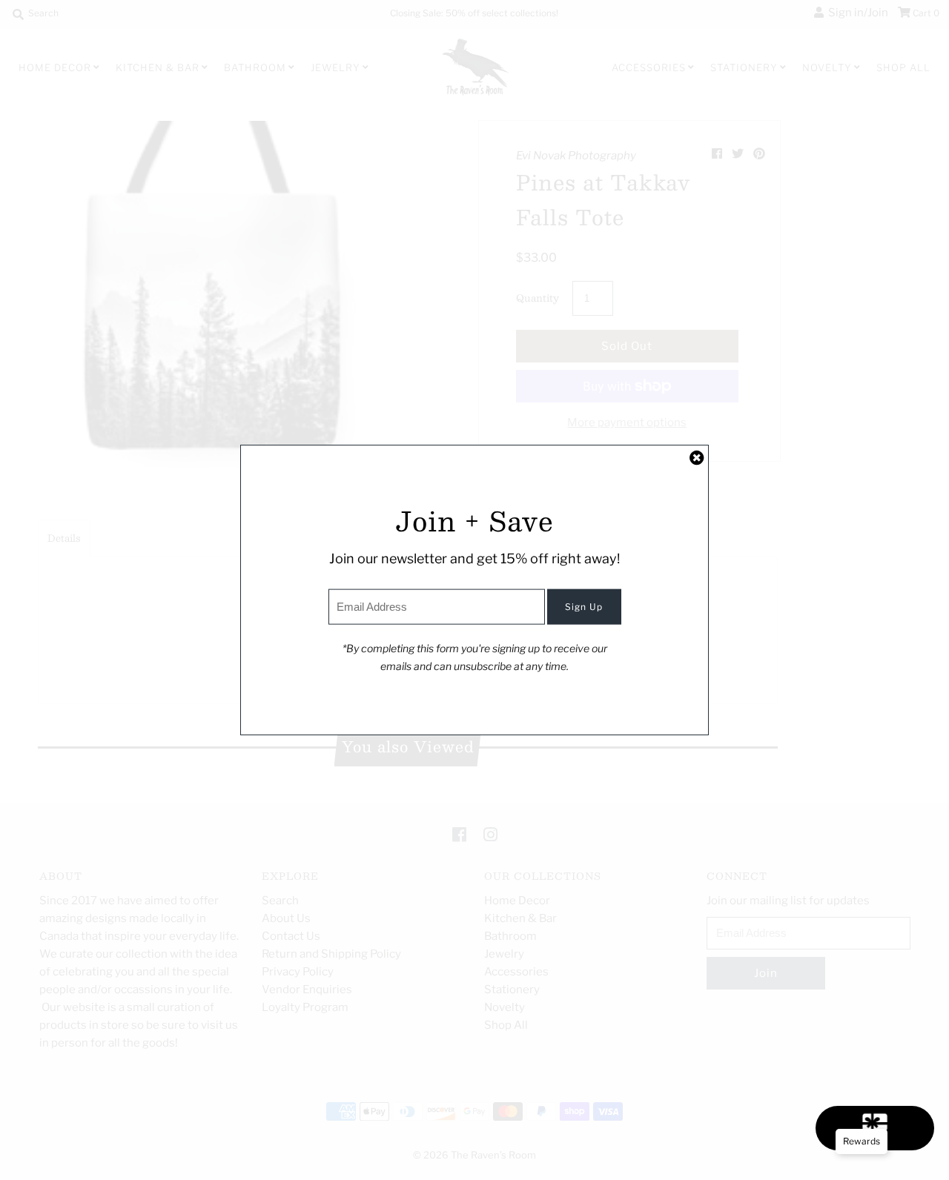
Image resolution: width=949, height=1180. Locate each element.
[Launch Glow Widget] (875, 1128)
